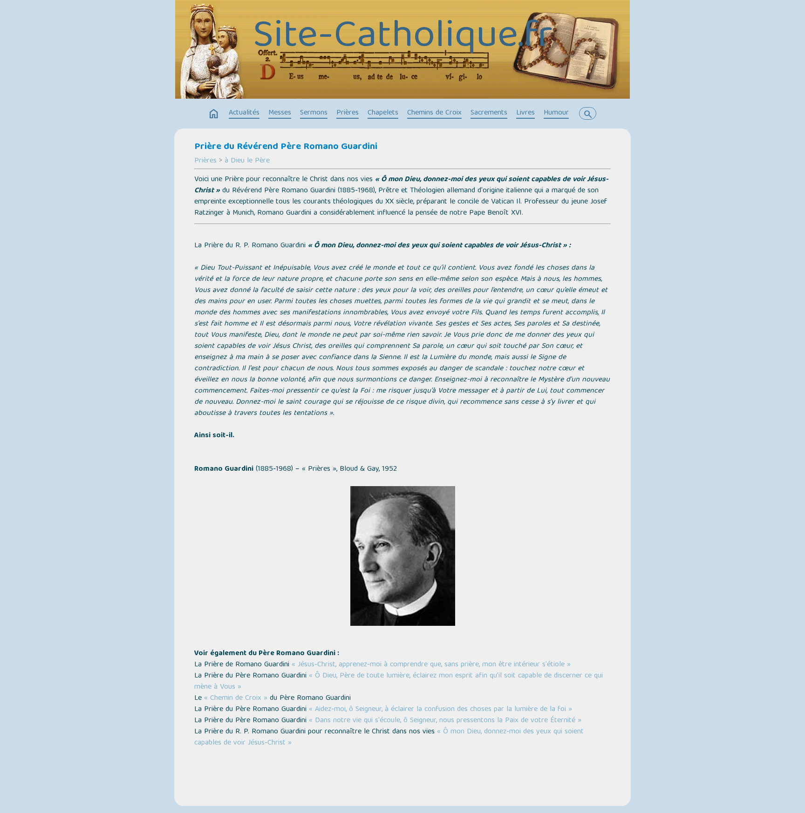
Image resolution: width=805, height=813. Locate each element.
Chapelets (383, 113)
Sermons (313, 113)
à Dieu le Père (247, 161)
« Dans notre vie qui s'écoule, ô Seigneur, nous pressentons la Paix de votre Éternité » (445, 720)
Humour (556, 113)
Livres (525, 113)
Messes (279, 113)
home (214, 114)
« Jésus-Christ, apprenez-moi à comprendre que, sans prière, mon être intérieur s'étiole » (431, 664)
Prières (347, 113)
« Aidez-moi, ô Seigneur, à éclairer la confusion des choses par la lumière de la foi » (440, 709)
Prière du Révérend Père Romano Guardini (285, 147)
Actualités (244, 113)
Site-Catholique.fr (403, 37)
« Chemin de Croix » (235, 698)
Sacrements (489, 113)
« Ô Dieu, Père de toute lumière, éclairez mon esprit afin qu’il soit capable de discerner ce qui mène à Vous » (398, 682)
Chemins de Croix (434, 113)
